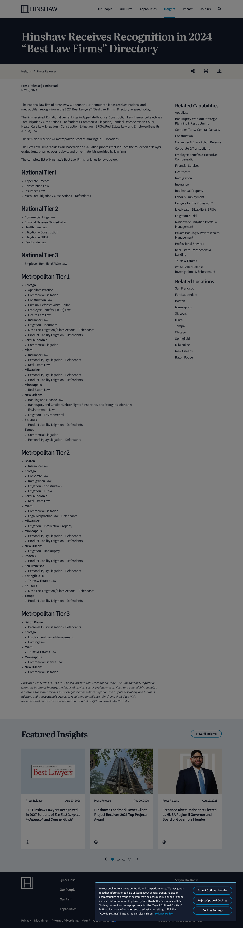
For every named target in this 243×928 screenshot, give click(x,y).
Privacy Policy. (164, 914)
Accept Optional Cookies (212, 890)
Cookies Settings (212, 910)
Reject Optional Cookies (212, 901)
